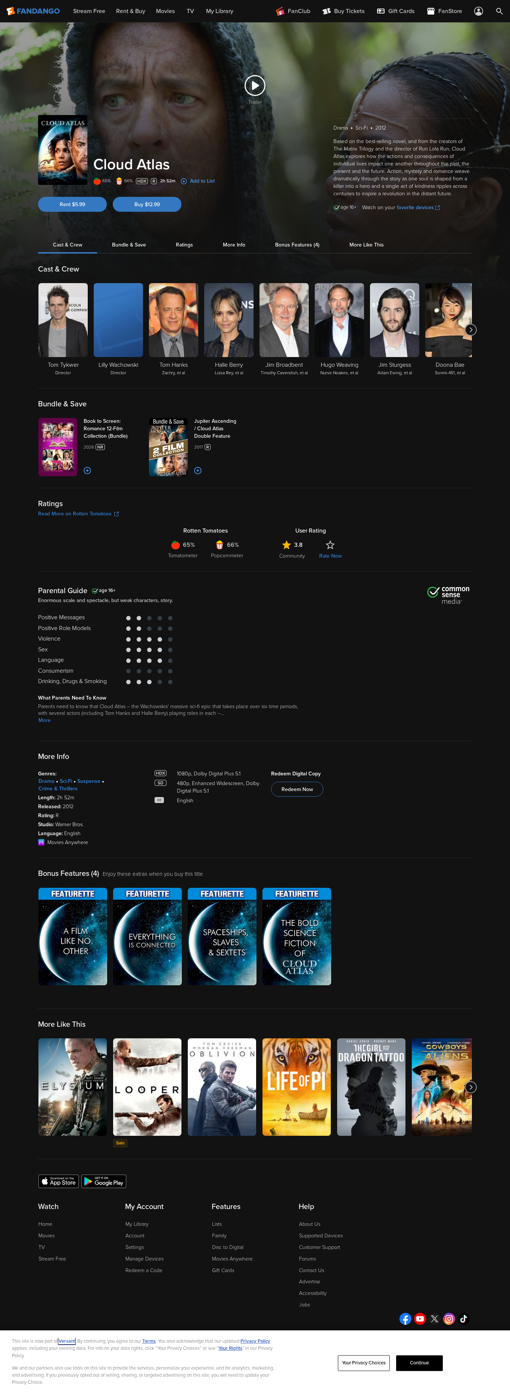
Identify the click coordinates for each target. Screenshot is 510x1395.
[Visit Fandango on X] (434, 1318)
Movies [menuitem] (165, 11)
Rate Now (330, 556)
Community (292, 556)
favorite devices (415, 207)
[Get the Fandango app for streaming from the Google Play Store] (104, 1181)
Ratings (184, 245)
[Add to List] (87, 470)
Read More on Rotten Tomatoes (75, 514)
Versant (67, 1341)
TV (41, 1247)
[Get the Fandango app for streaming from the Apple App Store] (58, 1181)
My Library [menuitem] (219, 11)
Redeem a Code (143, 1270)
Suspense (88, 781)
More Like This (366, 245)
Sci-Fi (66, 781)
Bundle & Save (129, 245)
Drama (46, 781)
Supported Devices (321, 1236)
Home (45, 1224)
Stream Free (52, 1259)
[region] (255, 1362)
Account (134, 1236)
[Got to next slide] (471, 330)
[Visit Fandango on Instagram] (449, 1318)
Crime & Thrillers (58, 788)
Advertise (309, 1281)
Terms (149, 1341)
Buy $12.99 (147, 204)
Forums (307, 1259)
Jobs (304, 1305)
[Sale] (147, 1087)
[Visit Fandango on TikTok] (463, 1318)
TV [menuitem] (190, 11)
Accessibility (313, 1293)
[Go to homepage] (34, 11)
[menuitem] (395, 11)
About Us (309, 1224)
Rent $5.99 (72, 204)
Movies (46, 1236)
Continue (419, 1363)
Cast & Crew (67, 245)
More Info (234, 245)
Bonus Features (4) (297, 245)
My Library (137, 1224)
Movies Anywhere (232, 1259)
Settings (134, 1247)
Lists (217, 1224)
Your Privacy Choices (364, 1363)
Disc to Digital (227, 1247)
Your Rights (230, 1348)
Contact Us (311, 1270)
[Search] (499, 11)
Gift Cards (223, 1270)
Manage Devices (144, 1259)
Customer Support (319, 1247)
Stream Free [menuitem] (89, 11)
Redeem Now (297, 789)
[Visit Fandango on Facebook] (405, 1318)
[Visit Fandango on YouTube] (420, 1318)
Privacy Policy (255, 1341)
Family (219, 1236)
